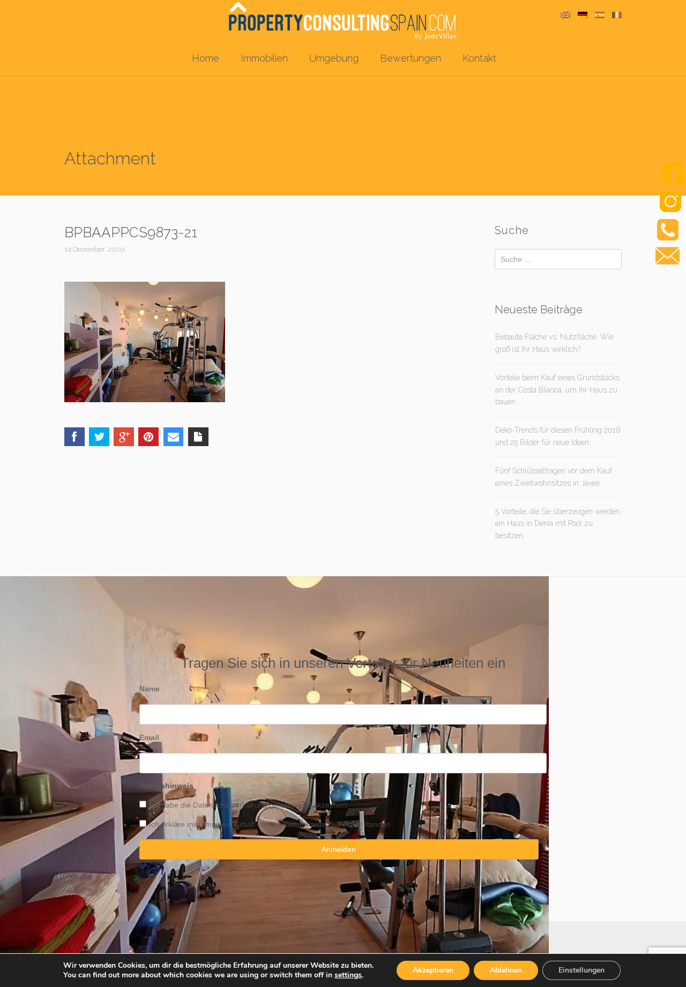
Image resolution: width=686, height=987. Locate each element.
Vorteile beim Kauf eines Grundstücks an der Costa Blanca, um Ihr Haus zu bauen (557, 389)
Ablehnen (506, 970)
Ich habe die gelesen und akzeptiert (248, 805)
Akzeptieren (433, 970)
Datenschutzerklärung (230, 805)
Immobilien (264, 58)
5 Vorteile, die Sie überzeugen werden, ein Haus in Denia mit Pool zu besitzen (558, 523)
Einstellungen (581, 970)
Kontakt (479, 58)
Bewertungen (410, 58)
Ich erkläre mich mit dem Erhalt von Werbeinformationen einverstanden (270, 824)
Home (205, 58)
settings (348, 975)
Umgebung (334, 58)
